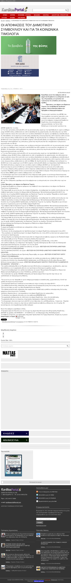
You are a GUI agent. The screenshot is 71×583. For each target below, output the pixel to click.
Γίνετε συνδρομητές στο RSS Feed (48, 492)
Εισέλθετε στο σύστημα (8, 321)
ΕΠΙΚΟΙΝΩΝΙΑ (21, 17)
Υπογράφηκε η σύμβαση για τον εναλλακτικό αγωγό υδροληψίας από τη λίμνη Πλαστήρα (20, 566)
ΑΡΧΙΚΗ (5, 15)
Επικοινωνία (54, 579)
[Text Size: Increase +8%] (3, 333)
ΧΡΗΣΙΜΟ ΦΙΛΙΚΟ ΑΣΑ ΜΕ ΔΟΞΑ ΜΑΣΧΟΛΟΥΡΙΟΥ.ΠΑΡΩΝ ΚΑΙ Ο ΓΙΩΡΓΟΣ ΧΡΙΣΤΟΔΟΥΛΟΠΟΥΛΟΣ (18, 545)
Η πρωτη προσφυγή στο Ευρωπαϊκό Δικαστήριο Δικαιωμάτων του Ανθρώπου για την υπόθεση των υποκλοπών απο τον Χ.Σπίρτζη (20, 535)
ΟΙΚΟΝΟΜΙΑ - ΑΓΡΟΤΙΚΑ (24, 15)
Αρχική (3, 20)
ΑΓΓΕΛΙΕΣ (4, 17)
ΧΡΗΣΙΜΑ (12, 17)
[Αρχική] (14, 8)
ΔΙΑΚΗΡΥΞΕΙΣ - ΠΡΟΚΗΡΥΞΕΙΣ (60, 15)
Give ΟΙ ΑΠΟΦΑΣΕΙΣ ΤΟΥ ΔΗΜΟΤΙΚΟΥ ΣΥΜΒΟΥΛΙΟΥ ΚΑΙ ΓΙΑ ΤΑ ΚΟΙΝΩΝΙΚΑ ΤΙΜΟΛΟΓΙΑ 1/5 (16, 316)
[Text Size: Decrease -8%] (3, 335)
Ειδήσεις (8, 20)
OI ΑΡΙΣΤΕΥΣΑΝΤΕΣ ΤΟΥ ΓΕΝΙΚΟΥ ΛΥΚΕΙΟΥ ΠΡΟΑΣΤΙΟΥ (54, 543)
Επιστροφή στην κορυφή (35, 482)
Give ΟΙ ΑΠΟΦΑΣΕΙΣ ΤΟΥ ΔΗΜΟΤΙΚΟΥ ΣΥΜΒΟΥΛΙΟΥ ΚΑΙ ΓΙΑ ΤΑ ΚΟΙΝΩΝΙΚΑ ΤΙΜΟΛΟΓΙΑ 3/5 (19, 316)
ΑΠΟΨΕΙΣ (12, 15)
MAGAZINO (37, 15)
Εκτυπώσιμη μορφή (65, 92)
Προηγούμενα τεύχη (41, 525)
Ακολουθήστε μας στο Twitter (46, 495)
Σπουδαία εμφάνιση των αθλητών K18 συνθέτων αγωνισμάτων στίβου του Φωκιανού (55, 534)
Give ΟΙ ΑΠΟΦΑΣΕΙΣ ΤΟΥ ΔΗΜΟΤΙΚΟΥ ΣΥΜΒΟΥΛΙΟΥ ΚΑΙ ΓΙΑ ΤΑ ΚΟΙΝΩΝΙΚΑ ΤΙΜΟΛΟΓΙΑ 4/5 (21, 316)
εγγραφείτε (19, 321)
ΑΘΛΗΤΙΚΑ (46, 15)
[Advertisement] (34, 82)
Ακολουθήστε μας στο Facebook (47, 498)
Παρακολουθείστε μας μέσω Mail (48, 501)
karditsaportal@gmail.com (13, 502)
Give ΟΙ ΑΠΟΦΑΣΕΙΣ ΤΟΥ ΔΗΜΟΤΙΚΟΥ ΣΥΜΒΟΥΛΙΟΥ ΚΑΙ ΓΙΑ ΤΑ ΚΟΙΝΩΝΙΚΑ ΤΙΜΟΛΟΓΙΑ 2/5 (18, 316)
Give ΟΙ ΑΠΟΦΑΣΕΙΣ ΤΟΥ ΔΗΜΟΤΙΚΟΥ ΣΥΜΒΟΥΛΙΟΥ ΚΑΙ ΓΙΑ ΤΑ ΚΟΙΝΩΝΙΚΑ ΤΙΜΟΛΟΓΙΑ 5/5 (22, 316)
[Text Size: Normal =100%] (3, 337)
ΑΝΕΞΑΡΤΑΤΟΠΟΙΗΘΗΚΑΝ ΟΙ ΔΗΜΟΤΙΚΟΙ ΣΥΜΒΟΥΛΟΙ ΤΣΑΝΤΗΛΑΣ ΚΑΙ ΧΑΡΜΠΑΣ (53, 568)
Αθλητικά (8, 550)
